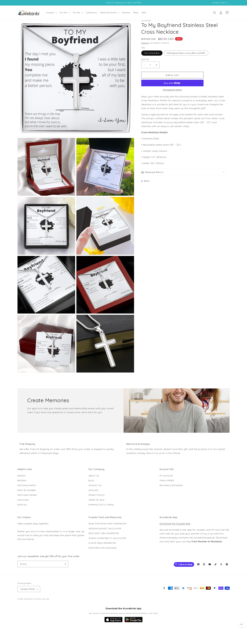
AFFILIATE (93, 490)
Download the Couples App (175, 523)
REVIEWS (22, 480)
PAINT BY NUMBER (26, 490)
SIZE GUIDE (23, 500)
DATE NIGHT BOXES (27, 495)
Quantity (145, 59)
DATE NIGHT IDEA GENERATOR (104, 533)
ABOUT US (94, 475)
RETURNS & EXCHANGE (171, 485)
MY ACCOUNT (166, 475)
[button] (51, 13)
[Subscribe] (65, 564)
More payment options (172, 90)
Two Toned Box (152, 53)
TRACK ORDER (167, 480)
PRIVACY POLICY (97, 495)
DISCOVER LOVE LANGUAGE (103, 548)
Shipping (145, 43)
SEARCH (21, 475)
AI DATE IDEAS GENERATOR (102, 543)
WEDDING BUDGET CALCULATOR (105, 528)
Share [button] (147, 181)
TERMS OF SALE (96, 500)
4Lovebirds (28, 599)
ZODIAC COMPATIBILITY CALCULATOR (107, 538)
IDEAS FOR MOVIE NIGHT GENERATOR (107, 523)
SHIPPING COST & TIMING (101, 505)
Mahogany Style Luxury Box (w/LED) (186, 53)
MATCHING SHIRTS (26, 485)
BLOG (91, 480)
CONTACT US (95, 485)
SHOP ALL (22, 505)
